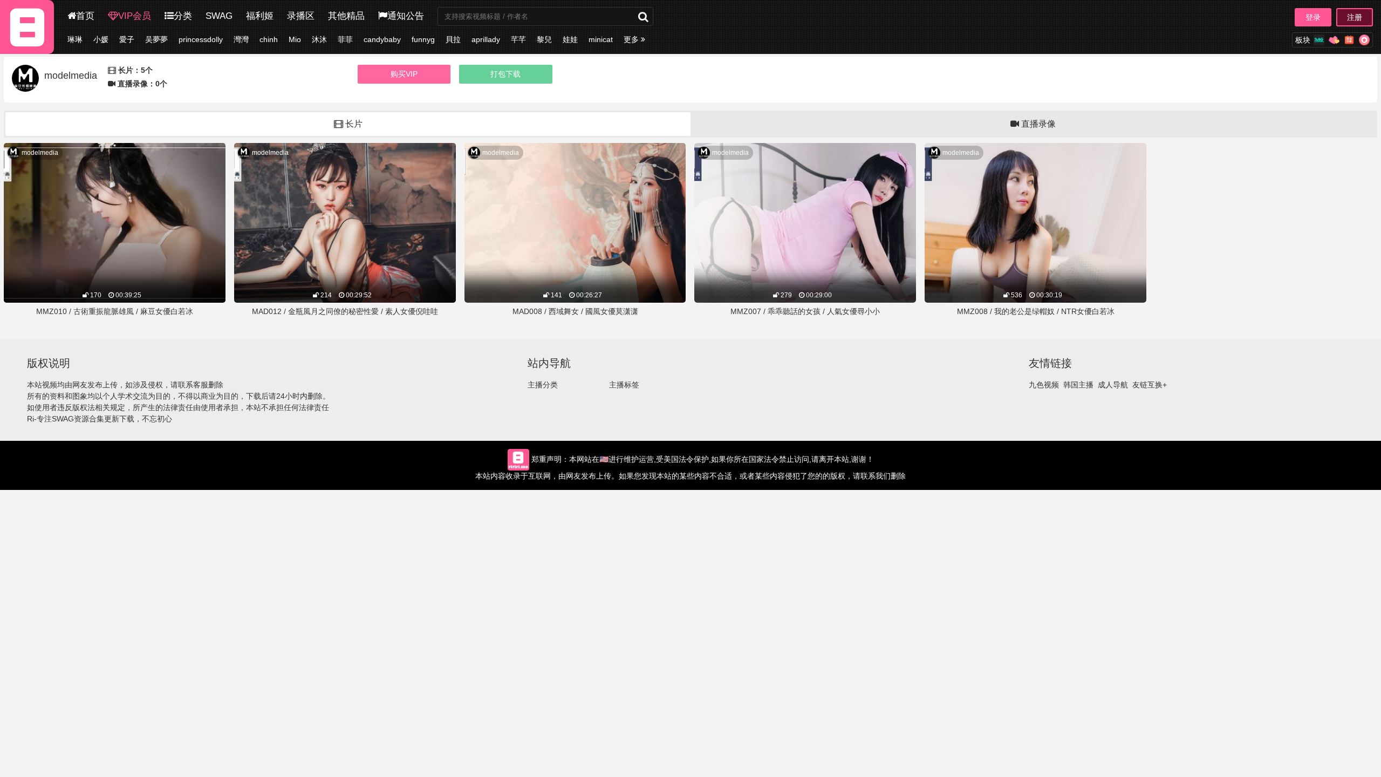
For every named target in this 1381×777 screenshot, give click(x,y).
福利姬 (260, 16)
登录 (1313, 17)
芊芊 (518, 39)
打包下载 (505, 74)
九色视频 (1044, 384)
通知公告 (405, 16)
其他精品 (346, 16)
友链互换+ (1149, 384)
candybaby (382, 39)
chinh (268, 39)
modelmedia (40, 152)
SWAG (219, 16)
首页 (85, 16)
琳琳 (75, 39)
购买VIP (404, 74)
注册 (1354, 17)
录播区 (301, 16)
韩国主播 (1078, 384)
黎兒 (544, 39)
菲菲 (345, 39)
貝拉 (453, 39)
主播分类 (543, 384)
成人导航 (1113, 384)
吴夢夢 (156, 39)
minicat (601, 39)
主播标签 (624, 384)
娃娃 (570, 39)
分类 (183, 16)
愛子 (126, 39)
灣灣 (241, 39)
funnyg (423, 39)
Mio (295, 39)
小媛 (100, 39)
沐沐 (319, 39)
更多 (632, 39)
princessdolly (201, 39)
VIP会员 (134, 16)
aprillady (485, 39)
